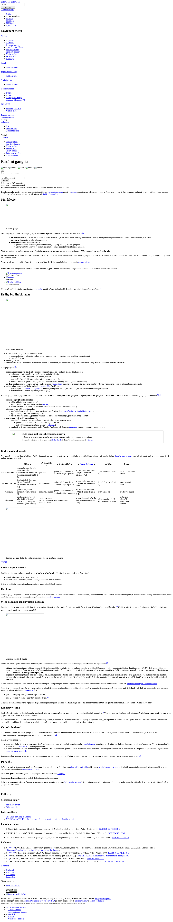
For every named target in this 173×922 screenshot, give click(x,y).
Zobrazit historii (12, 131)
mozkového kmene (69, 411)
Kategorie (5, 866)
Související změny (13, 144)
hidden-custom (12, 84)
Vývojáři (11, 914)
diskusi (90, 440)
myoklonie (115, 767)
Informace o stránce (14, 153)
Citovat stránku (12, 155)
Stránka (4, 117)
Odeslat (5, 181)
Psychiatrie (10, 877)
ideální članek (56, 440)
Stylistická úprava (13, 885)
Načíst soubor (11, 54)
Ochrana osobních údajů (16, 907)
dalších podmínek (97, 901)
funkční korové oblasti (124, 456)
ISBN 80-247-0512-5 (120, 837)
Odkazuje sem (11, 142)
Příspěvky (10, 21)
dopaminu (73, 427)
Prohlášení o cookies (16, 919)
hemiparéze (22, 746)
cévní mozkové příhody (15, 751)
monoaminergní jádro (33, 388)
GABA (45, 404)
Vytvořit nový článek (14, 47)
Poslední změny (12, 49)
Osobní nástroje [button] (7, 10)
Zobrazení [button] (5, 122)
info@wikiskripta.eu (103, 898)
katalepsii (61, 774)
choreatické (74, 767)
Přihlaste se (6, 7)
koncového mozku (55, 192)
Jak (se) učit (11, 56)
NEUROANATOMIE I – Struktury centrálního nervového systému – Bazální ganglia (40, 819)
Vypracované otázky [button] (9, 71)
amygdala (38, 289)
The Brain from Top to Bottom (18, 817)
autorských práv (81, 901)
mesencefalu (45, 386)
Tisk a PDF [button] (5, 104)
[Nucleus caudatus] (14, 273)
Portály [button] (4, 63)
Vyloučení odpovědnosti (17, 912)
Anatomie (10, 872)
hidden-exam (11, 76)
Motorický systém (13, 805)
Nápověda (10, 40)
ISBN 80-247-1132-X (117, 833)
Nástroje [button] (4, 135)
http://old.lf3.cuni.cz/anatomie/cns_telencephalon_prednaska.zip (32, 850)
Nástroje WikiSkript (14, 98)
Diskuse (9, 18)
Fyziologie (10, 870)
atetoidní (84, 767)
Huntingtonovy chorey (31, 769)
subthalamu (57, 384)
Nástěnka (10, 43)
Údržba (9, 93)
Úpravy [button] (4, 120)
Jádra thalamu (86, 464)
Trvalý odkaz (11, 151)
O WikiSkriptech (14, 910)
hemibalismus (104, 767)
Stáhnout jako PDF (13, 108)
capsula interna (84, 262)
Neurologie (10, 875)
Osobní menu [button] (6, 80)
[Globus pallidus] (13, 282)
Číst (7, 126)
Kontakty (10, 59)
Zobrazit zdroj (11, 128)
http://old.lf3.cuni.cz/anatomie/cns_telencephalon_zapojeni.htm (103, 856)
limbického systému (51, 194)
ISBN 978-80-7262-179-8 (109, 829)
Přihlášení (10, 23)
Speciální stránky (13, 52)
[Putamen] (10, 277)
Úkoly (8, 95)
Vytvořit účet (11, 25)
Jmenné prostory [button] (7, 115)
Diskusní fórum (12, 45)
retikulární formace (85, 411)
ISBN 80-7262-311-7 (95, 858)
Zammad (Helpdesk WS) (16, 100)
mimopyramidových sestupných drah (142, 684)
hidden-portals (11, 67)
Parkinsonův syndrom (72, 782)
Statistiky (11, 916)
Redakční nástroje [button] (8, 89)
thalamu (74, 192)
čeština (9, 14)
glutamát (51, 425)
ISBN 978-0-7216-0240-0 (113, 861)
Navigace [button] (5, 36)
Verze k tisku (11, 111)
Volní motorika (12, 807)
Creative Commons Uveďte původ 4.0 (39, 901)
